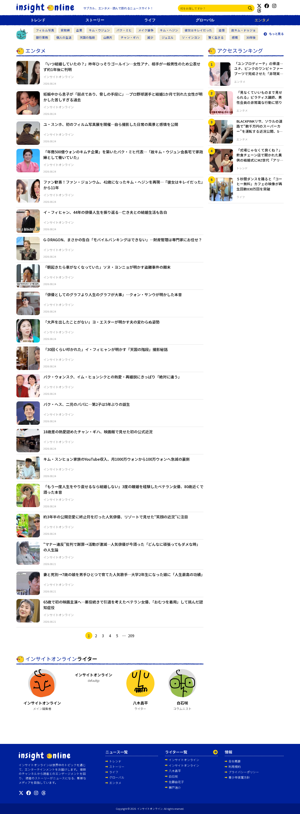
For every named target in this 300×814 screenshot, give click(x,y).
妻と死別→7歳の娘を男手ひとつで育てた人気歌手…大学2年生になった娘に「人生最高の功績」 (124, 574)
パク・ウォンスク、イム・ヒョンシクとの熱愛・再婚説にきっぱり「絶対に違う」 (112, 377)
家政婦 (65, 30)
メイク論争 (146, 30)
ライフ (150, 20)
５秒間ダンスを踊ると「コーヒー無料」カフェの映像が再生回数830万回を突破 (259, 184)
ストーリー (95, 20)
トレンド (37, 20)
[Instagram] (274, 6)
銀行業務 (42, 37)
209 (131, 635)
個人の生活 (63, 37)
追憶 (222, 30)
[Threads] (259, 10)
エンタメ (262, 20)
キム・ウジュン (99, 30)
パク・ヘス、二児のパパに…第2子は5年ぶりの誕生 (86, 404)
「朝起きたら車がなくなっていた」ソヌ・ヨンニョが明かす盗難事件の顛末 (107, 267)
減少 (150, 37)
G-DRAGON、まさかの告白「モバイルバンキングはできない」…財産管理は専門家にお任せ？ (122, 239)
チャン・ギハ (130, 37)
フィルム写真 (45, 30)
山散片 (107, 37)
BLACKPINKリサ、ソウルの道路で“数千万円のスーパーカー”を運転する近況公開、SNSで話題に (260, 129)
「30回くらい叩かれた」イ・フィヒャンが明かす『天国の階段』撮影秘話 (105, 349)
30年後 (251, 37)
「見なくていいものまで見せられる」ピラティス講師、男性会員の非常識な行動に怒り (259, 97)
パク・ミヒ (124, 30)
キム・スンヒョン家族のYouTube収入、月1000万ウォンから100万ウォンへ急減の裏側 (116, 459)
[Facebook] (266, 6)
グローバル (205, 20)
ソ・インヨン (191, 37)
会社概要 (235, 761)
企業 (79, 30)
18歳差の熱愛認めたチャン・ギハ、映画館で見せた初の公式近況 (98, 431)
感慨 (235, 37)
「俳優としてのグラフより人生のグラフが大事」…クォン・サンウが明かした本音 (112, 294)
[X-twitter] (259, 6)
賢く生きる (216, 37)
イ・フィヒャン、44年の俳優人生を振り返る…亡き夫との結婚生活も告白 (105, 212)
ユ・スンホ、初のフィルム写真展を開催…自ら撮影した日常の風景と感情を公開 (110, 124)
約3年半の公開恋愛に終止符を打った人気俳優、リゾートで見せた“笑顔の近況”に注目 (115, 517)
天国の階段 (87, 37)
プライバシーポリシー (244, 772)
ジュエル (168, 37)
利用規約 (235, 766)
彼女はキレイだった (198, 30)
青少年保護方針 (239, 777)
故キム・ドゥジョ (243, 30)
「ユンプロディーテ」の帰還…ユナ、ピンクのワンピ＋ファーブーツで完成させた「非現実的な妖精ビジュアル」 (258, 71)
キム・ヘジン (169, 30)
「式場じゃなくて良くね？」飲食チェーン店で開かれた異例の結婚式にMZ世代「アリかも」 (259, 157)
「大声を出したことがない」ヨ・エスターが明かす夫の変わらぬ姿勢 (101, 322)
